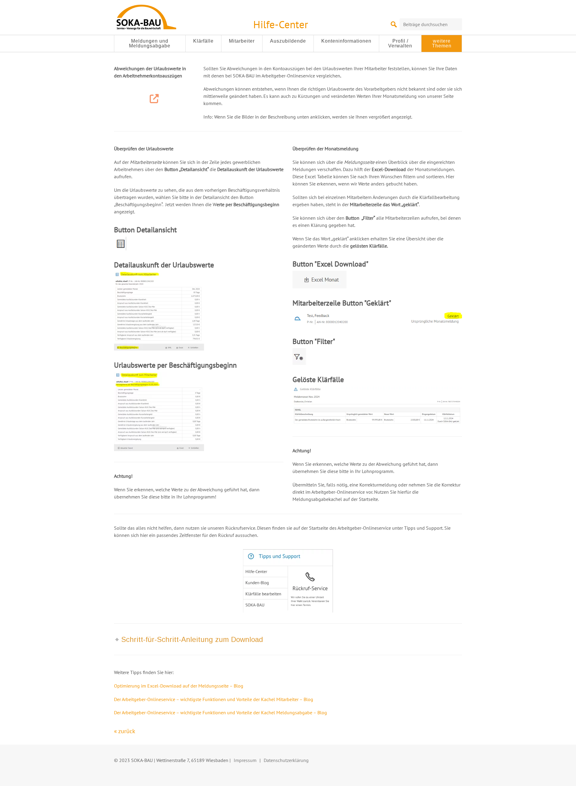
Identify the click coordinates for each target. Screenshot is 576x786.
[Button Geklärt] (377, 318)
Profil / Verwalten (400, 43)
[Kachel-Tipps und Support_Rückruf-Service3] (288, 581)
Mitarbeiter (242, 41)
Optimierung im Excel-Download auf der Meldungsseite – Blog (178, 686)
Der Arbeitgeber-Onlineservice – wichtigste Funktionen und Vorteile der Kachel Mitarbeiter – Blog (213, 699)
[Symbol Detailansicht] (120, 243)
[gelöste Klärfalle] (377, 406)
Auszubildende (288, 41)
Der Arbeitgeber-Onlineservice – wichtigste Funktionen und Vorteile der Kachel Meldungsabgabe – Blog (220, 712)
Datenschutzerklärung (286, 760)
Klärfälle (203, 41)
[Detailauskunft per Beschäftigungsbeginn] (159, 411)
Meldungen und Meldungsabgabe (149, 43)
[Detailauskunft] (159, 311)
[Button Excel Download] (319, 279)
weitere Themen (442, 43)
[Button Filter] (299, 356)
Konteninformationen (346, 41)
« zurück (124, 731)
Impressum (245, 760)
